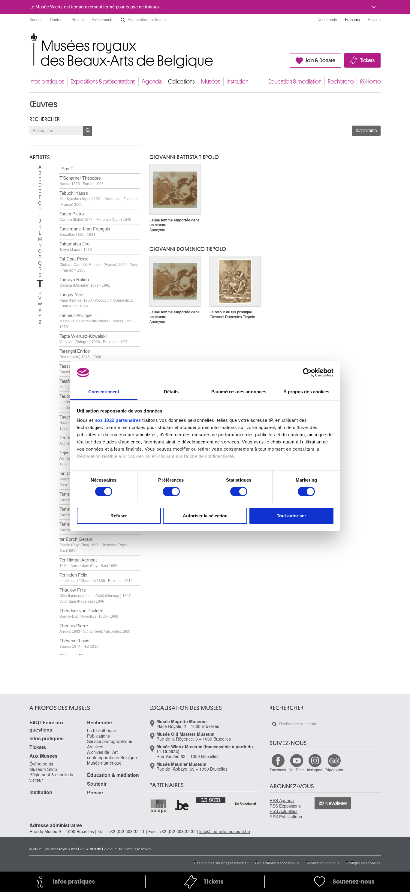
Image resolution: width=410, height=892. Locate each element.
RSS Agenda (282, 800)
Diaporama (366, 130)
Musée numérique (104, 763)
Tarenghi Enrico (80, 354)
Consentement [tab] (103, 391)
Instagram (315, 769)
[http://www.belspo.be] (158, 805)
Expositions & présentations (103, 81)
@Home (370, 81)
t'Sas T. (66, 168)
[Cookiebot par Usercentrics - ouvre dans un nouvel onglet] (307, 372)
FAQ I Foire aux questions (46, 726)
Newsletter (336, 803)
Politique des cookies (363, 862)
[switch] (171, 491)
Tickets (367, 60)
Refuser (118, 515)
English (374, 19)
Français (352, 19)
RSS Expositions (285, 805)
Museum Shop (43, 769)
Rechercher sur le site (122, 20)
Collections (181, 81)
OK (87, 131)
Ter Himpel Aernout (88, 562)
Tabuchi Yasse (98, 198)
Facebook (278, 769)
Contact (57, 19)
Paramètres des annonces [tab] (238, 391)
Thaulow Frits (96, 595)
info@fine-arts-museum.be (224, 831)
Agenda (152, 81)
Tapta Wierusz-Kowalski (93, 338)
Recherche (341, 81)
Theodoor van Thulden (88, 613)
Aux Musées (43, 755)
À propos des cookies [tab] (306, 391)
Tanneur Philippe (96, 321)
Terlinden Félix (96, 577)
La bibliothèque (101, 730)
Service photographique (109, 741)
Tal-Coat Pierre (98, 264)
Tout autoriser (291, 515)
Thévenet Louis (78, 643)
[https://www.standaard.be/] (246, 803)
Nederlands (327, 19)
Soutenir (97, 783)
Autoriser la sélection (205, 515)
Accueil (35, 19)
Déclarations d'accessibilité (277, 862)
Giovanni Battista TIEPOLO (184, 157)
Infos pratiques (46, 81)
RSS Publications (286, 816)
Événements (102, 19)
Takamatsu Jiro (75, 246)
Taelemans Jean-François (84, 231)
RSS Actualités (283, 811)
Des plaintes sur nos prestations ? (221, 862)
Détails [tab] (171, 391)
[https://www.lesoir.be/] (211, 799)
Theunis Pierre (94, 628)
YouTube (296, 769)
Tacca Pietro (95, 216)
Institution (237, 81)
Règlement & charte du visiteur (51, 777)
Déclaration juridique (323, 862)
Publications (98, 735)
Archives (95, 746)
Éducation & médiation (294, 81)
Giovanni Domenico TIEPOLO (187, 249)
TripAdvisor (334, 769)
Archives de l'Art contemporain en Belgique (112, 754)
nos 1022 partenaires (118, 420)
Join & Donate (320, 60)
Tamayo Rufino (84, 282)
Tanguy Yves (96, 300)
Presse (77, 19)
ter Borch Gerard (93, 545)
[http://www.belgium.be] (182, 805)
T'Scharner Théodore (81, 180)
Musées (210, 81)
